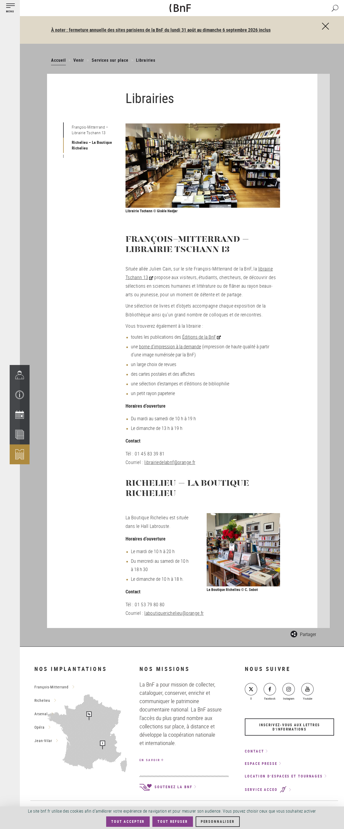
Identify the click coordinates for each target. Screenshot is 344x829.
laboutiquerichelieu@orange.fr (174, 613)
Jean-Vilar (43, 740)
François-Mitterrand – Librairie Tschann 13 (90, 129)
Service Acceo (262, 789)
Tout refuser (172, 821)
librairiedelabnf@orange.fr (169, 462)
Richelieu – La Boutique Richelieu (92, 145)
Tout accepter (128, 821)
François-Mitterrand (51, 686)
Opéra (39, 727)
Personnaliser (218, 821)
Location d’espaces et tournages (284, 776)
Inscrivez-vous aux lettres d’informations (289, 727)
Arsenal (41, 713)
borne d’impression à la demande (170, 346)
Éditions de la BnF (199, 337)
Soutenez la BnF (172, 786)
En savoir (149, 760)
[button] (20, 395)
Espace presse (261, 763)
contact (254, 751)
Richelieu (42, 700)
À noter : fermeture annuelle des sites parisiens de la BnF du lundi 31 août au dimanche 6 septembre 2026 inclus (161, 30)
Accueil (58, 60)
